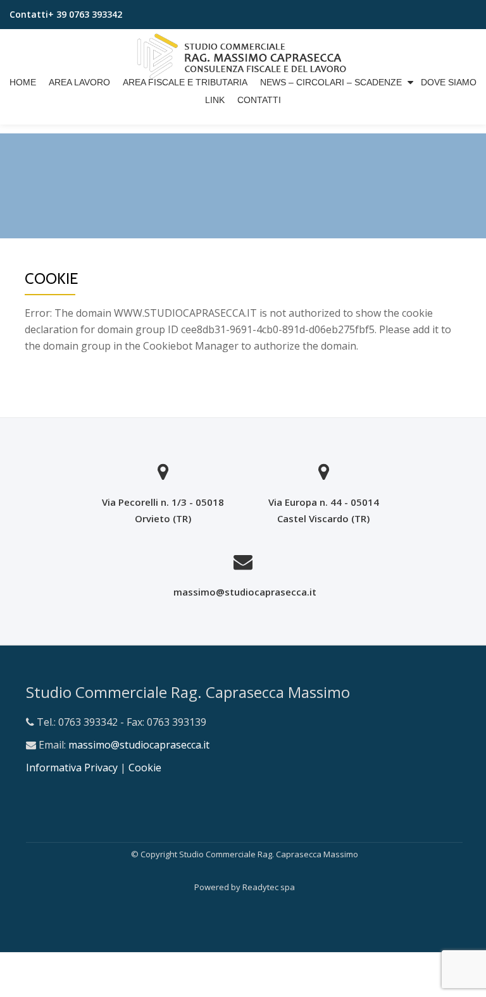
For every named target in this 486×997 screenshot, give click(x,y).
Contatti (259, 100)
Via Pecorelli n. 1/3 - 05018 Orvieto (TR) (163, 510)
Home (22, 82)
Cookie (144, 767)
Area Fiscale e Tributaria (185, 82)
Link (215, 100)
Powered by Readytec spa (244, 887)
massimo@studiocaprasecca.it (244, 591)
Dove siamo (449, 82)
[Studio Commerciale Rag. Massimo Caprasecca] (243, 51)
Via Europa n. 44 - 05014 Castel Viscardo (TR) (323, 510)
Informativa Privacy (73, 767)
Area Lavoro (79, 82)
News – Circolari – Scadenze (331, 82)
